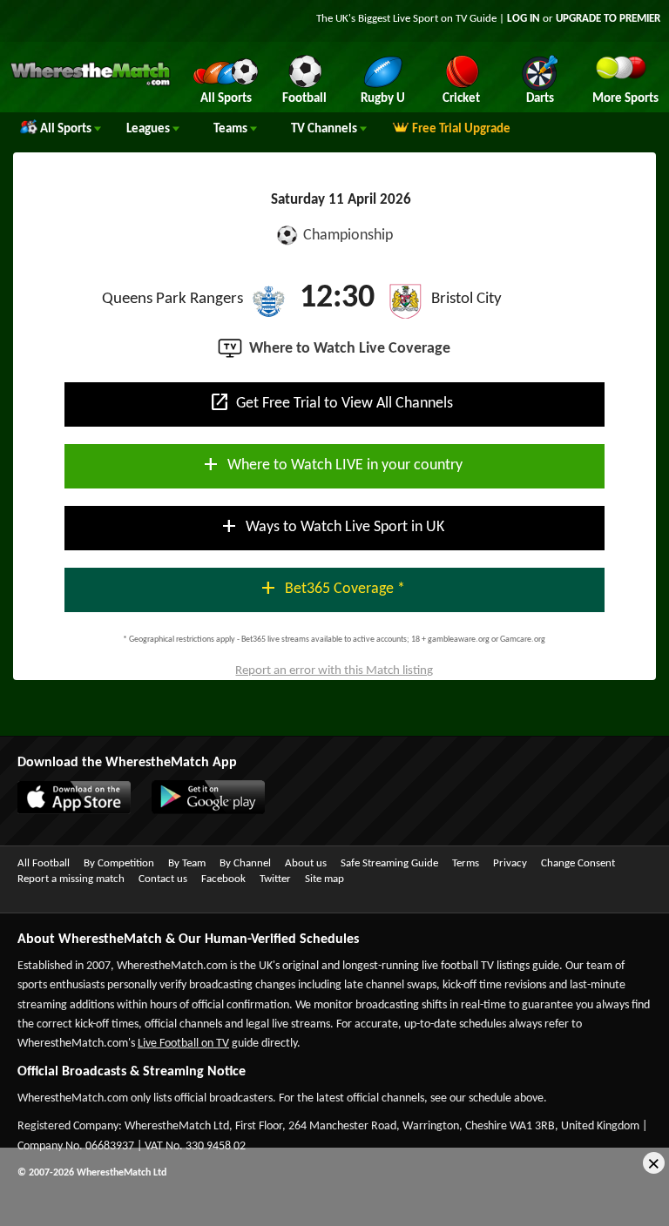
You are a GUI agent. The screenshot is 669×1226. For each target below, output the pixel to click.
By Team (187, 863)
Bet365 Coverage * (331, 588)
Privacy (510, 863)
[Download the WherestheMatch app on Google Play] (199, 811)
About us (306, 863)
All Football (43, 863)
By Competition (119, 863)
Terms (465, 863)
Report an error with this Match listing (334, 670)
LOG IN (523, 18)
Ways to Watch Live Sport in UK (331, 526)
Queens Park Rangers (172, 299)
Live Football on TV (183, 1043)
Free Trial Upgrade (461, 129)
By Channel (245, 863)
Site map (324, 879)
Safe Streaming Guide (389, 863)
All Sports (67, 129)
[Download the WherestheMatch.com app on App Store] (65, 811)
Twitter (275, 879)
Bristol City (466, 299)
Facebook (223, 879)
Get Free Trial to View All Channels (331, 402)
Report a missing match (71, 879)
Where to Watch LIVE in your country (331, 464)
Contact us (163, 879)
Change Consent (578, 863)
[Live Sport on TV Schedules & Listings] (90, 84)
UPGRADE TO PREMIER (608, 18)
